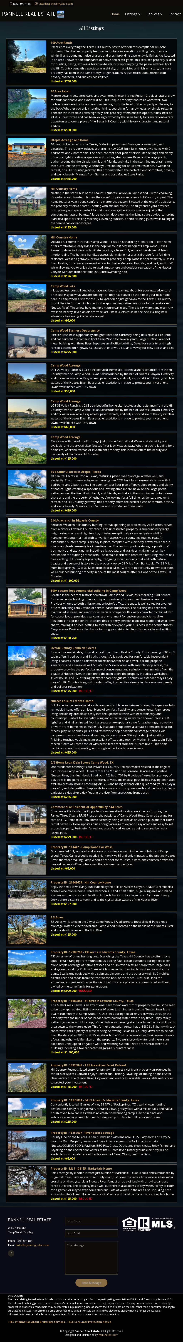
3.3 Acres (57, 917)
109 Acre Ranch (61, 43)
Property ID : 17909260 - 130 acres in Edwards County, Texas (93, 952)
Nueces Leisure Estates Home (72, 701)
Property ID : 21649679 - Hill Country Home (81, 882)
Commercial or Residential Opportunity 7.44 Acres (86, 807)
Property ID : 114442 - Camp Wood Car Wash (82, 847)
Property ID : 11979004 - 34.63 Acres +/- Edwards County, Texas (95, 1100)
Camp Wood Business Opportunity (75, 330)
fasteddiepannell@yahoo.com (55, 3)
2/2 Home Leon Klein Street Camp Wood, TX (82, 762)
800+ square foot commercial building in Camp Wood (89, 591)
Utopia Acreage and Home (70, 140)
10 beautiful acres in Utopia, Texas (76, 472)
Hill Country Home (64, 189)
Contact (175, 14)
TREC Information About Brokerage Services (36, 1322)
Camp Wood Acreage (66, 365)
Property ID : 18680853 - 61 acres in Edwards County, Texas (92, 1001)
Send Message (91, 1283)
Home (115, 14)
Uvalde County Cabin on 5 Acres (73, 648)
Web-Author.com (108, 1334)
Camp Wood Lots (63, 286)
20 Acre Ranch (60, 91)
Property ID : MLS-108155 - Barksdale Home (81, 1168)
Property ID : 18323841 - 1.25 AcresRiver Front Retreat (88, 1065)
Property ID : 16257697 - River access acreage (82, 1133)
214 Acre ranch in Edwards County (75, 520)
